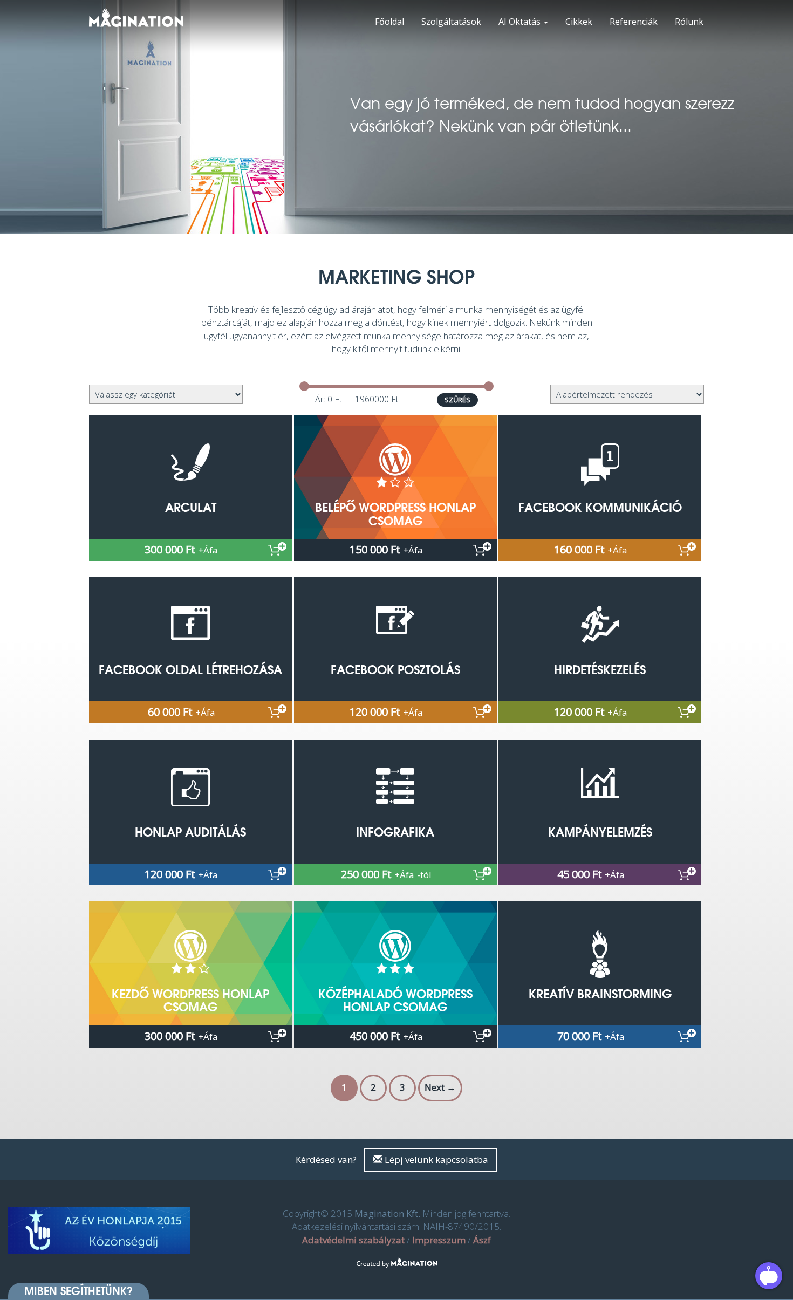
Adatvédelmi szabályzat (353, 1240)
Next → (440, 1087)
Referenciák (634, 22)
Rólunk (689, 22)
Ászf (482, 1240)
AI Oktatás (520, 22)
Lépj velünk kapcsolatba (435, 1159)
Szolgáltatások (451, 22)
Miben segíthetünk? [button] (78, 1291)
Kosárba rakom (277, 549)
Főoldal (389, 22)
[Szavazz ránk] (99, 1230)
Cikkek (578, 22)
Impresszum (439, 1240)
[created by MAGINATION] (396, 1256)
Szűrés (457, 400)
